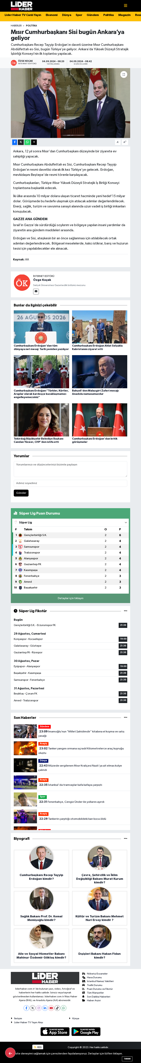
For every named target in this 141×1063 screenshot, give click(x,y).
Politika (108, 15)
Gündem (93, 15)
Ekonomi (52, 15)
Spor (79, 15)
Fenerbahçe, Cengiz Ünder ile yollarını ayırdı (71, 801)
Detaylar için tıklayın (70, 598)
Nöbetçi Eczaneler (97, 973)
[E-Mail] (36, 291)
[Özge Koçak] (22, 282)
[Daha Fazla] (34, 142)
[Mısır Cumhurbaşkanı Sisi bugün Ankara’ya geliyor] (70, 103)
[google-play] (86, 1031)
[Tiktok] (57, 1008)
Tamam (127, 1059)
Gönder (21, 493)
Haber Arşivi (94, 1000)
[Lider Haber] (21, 5)
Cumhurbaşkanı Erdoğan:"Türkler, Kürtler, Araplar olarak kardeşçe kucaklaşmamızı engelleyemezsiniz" (41, 394)
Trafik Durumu (94, 985)
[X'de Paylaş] (21, 142)
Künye (75, 1018)
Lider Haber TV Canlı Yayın (23, 15)
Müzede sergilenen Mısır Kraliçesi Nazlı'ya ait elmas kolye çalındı (80, 768)
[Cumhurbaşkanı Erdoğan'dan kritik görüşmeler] (99, 419)
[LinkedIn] (45, 1008)
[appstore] (55, 1031)
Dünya (66, 15)
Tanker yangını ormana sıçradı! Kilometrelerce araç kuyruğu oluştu (81, 751)
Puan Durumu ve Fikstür (100, 989)
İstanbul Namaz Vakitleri (100, 981)
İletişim (18, 1018)
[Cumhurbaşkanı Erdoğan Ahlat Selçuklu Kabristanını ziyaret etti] (99, 326)
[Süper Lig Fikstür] (125, 611)
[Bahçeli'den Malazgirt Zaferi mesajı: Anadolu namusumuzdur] (99, 371)
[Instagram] (39, 1008)
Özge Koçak (42, 280)
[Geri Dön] (10, 1053)
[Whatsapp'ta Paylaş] (27, 142)
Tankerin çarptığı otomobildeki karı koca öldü (72, 818)
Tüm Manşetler (95, 992)
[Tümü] (125, 717)
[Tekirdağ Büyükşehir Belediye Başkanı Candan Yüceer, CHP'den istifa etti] (41, 419)
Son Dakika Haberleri (98, 996)
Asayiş (43, 744)
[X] (32, 1008)
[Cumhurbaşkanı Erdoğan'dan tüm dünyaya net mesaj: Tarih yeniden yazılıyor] (41, 326)
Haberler (16, 26)
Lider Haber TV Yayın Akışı (28, 1022)
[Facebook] (26, 1008)
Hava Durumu (94, 977)
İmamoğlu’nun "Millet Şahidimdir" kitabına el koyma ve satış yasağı (81, 734)
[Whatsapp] (63, 1008)
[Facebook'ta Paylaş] (14, 142)
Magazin (124, 15)
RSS (39, 1047)
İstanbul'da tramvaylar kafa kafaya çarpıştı (70, 784)
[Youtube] (51, 1008)
